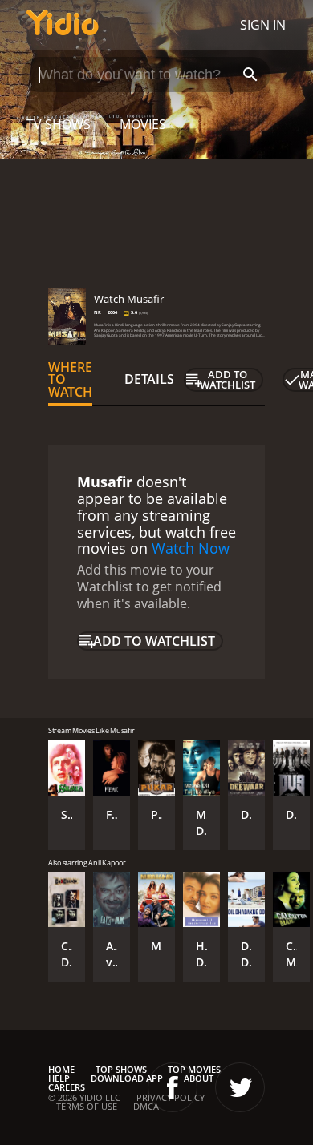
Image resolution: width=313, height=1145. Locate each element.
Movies (143, 124)
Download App (127, 1078)
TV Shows (58, 124)
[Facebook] (172, 1087)
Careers (66, 1087)
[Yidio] (62, 25)
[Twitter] (240, 1087)
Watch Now (191, 548)
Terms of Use (86, 1106)
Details (149, 379)
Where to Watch (70, 379)
